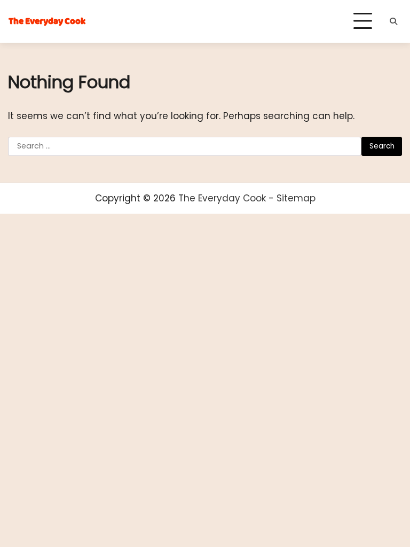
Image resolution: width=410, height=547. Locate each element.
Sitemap (296, 198)
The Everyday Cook (47, 21)
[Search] (393, 21)
